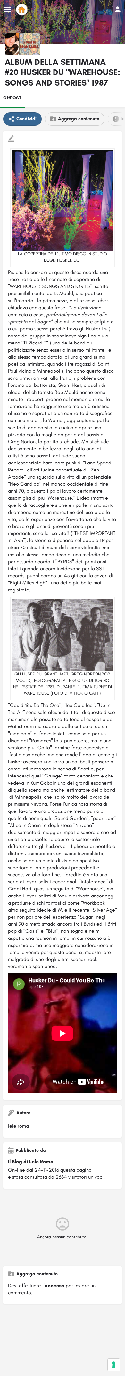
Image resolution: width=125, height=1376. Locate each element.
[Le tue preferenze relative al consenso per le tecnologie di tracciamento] (114, 1365)
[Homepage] (22, 9)
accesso (54, 1285)
